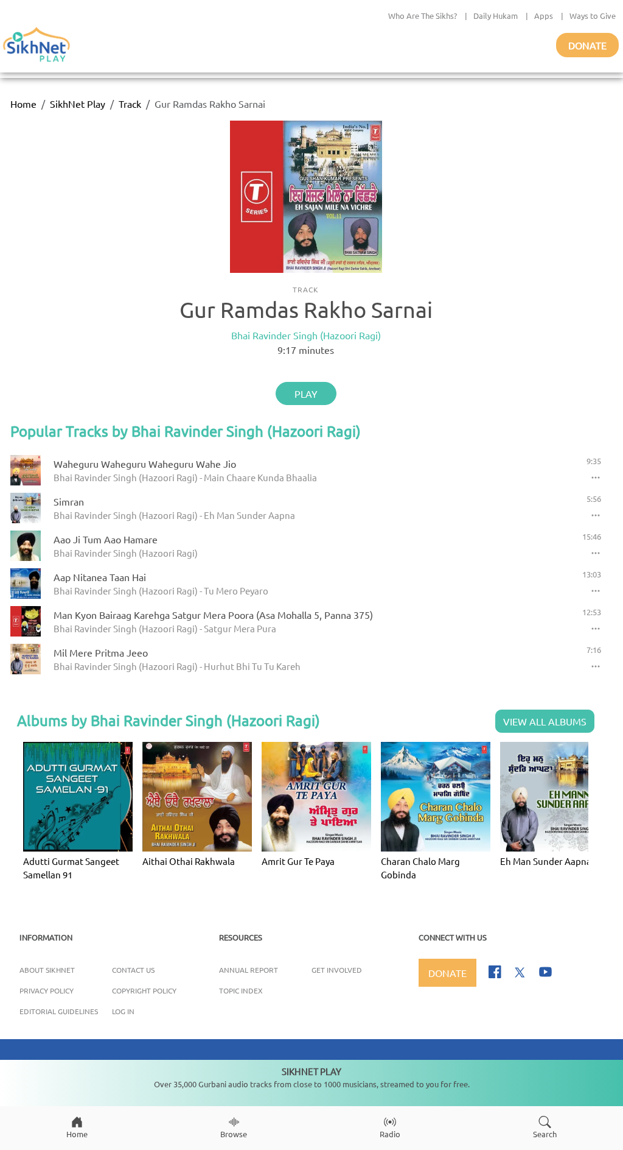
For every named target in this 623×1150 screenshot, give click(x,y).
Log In (123, 1011)
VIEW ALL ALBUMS (544, 721)
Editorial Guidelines (58, 1011)
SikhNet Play (77, 103)
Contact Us (133, 970)
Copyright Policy (144, 990)
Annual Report (248, 970)
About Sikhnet (47, 970)
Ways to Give (592, 15)
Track (130, 103)
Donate (587, 45)
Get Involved (337, 970)
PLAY (306, 393)
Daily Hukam (495, 15)
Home (23, 103)
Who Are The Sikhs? (422, 15)
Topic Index (241, 990)
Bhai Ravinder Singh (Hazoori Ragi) (306, 335)
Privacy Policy (46, 990)
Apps (543, 15)
